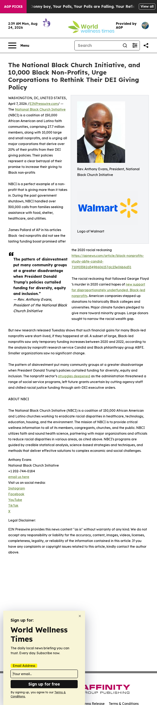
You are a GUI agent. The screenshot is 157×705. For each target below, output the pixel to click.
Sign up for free (44, 684)
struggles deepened (74, 376)
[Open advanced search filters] (135, 45)
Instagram (16, 488)
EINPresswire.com (43, 104)
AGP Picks (13, 7)
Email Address (24, 666)
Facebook (16, 494)
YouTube (15, 500)
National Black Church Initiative (40, 109)
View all (147, 6)
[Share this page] (146, 45)
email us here (18, 477)
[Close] (80, 616)
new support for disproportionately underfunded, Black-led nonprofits (108, 290)
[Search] (125, 45)
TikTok (13, 505)
